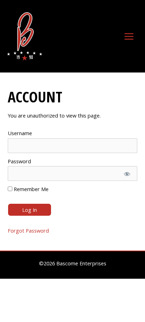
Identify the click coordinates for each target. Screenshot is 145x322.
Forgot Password (28, 230)
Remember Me (30, 188)
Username (20, 133)
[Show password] (126, 173)
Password (19, 161)
